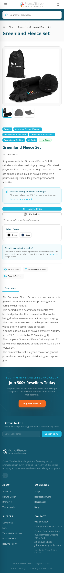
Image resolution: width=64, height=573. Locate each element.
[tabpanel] (32, 328)
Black (14, 235)
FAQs (5, 527)
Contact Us (34, 214)
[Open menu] (5, 4)
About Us (6, 491)
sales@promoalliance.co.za (48, 526)
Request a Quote (42, 496)
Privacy (22, 568)
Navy (28, 235)
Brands (21, 27)
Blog (36, 507)
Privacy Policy (9, 538)
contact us (53, 254)
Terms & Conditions (12, 533)
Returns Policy (9, 543)
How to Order (9, 496)
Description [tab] (10, 287)
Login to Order (35, 208)
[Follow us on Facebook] (5, 475)
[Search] (58, 4)
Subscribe (50, 433)
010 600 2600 (41, 521)
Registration (40, 501)
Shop (11, 27)
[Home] (3, 27)
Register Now (30, 403)
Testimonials (8, 507)
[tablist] (32, 288)
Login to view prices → (21, 198)
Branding (6, 501)
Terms (13, 568)
